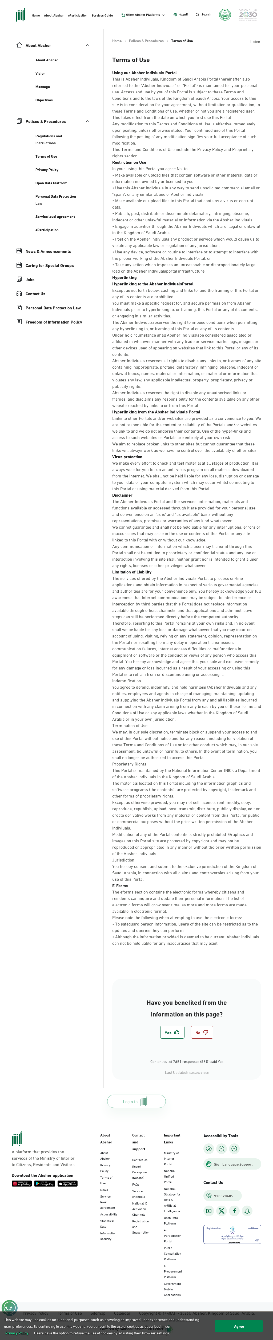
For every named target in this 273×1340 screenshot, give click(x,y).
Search (206, 14)
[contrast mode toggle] (209, 1149)
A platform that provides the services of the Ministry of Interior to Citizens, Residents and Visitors (43, 1157)
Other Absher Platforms (143, 14)
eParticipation (77, 15)
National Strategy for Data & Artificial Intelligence (172, 1199)
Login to (130, 1101)
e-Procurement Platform (173, 1270)
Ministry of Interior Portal (171, 1158)
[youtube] (209, 1211)
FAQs (135, 1184)
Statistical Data (107, 1223)
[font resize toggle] (221, 1149)
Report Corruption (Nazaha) (139, 1171)
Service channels (138, 1193)
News (104, 1189)
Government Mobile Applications (172, 1288)
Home (36, 15)
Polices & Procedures (146, 40)
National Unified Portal (169, 1176)
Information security (108, 1235)
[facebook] (234, 1211)
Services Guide (102, 15)
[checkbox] (172, 1032)
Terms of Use (106, 1180)
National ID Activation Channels (139, 1208)
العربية (183, 14)
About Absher (54, 15)
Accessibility (109, 1214)
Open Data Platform (171, 1220)
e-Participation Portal (173, 1235)
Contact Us (139, 1159)
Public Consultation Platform (172, 1253)
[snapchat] (247, 1211)
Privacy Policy (105, 1167)
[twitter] (221, 1211)
